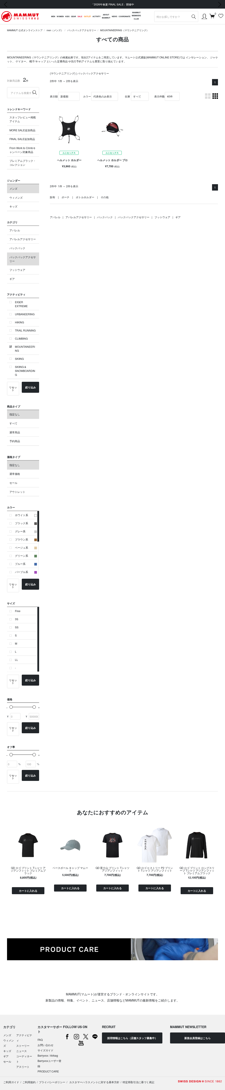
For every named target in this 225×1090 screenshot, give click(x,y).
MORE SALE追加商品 (22, 130)
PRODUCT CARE (48, 1071)
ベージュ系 (21, 547)
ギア (12, 279)
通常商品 (14, 432)
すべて (13, 423)
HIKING (19, 322)
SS (16, 627)
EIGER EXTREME (21, 304)
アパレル (14, 230)
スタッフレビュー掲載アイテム (22, 119)
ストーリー (22, 1045)
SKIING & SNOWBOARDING (25, 371)
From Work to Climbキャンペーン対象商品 (22, 150)
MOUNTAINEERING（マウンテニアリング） (124, 30)
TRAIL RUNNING (25, 330)
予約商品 (14, 441)
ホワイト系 (21, 515)
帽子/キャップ (37, 61)
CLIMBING (21, 338)
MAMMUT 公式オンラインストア (25, 30)
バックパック (17, 248)
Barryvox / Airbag (48, 1055)
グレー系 (20, 531)
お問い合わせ (45, 1045)
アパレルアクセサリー (22, 239)
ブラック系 (21, 523)
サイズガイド (45, 1050)
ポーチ (65, 197)
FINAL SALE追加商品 (22, 139)
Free (17, 611)
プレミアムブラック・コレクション (22, 162)
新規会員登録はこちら (197, 1038)
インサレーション (196, 57)
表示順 (54, 96)
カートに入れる (28, 891)
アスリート (22, 1066)
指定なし (14, 414)
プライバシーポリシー (52, 1082)
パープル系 (21, 572)
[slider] (11, 707)
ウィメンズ (16, 197)
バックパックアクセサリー (81, 30)
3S (16, 619)
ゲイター (21, 61)
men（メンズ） (55, 30)
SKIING (19, 358)
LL (16, 659)
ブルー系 (20, 564)
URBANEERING (24, 314)
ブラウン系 (21, 539)
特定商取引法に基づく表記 (138, 1082)
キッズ (13, 206)
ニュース (21, 1051)
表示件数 (159, 96)
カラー (87, 96)
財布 (52, 197)
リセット (13, 388)
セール (13, 483)
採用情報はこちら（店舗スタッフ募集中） (132, 1038)
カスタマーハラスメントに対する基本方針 (94, 1082)
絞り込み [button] (30, 387)
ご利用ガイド (11, 1082)
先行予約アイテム (81, 61)
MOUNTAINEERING (25, 348)
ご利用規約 (29, 1082)
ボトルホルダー (85, 197)
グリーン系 (21, 555)
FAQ (40, 1039)
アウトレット (17, 492)
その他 (105, 197)
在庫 (127, 96)
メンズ (13, 188)
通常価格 (14, 474)
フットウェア (17, 270)
